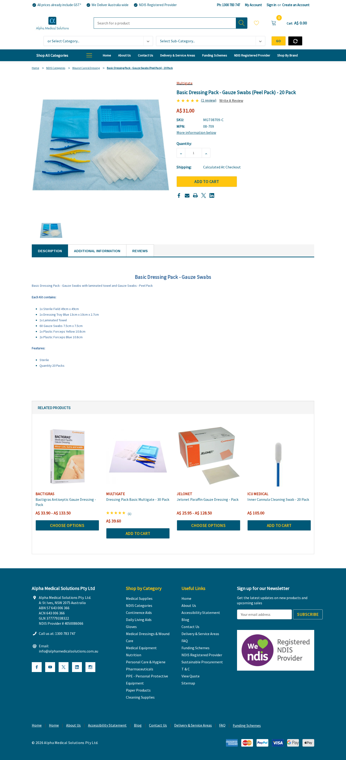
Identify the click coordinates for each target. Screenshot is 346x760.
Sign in (271, 5)
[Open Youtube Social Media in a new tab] (50, 667)
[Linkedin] (211, 195)
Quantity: (184, 143)
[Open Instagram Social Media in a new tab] (90, 667)
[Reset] (295, 41)
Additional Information (97, 251)
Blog (138, 725)
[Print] (195, 195)
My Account (253, 5)
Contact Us (158, 725)
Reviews (140, 251)
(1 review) (208, 100)
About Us (73, 725)
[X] (203, 195)
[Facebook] (179, 195)
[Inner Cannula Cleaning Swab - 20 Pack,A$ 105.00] (279, 456)
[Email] (187, 195)
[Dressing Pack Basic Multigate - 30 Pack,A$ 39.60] (138, 456)
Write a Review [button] (231, 100)
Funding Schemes (247, 725)
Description (50, 251)
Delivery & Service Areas (193, 725)
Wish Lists (256, 23)
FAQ (222, 725)
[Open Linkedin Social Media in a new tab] (77, 667)
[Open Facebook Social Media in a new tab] (37, 667)
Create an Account (296, 5)
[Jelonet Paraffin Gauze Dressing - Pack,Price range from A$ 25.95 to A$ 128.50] (208, 456)
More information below (196, 132)
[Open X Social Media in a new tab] (63, 667)
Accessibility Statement (107, 725)
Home (37, 725)
